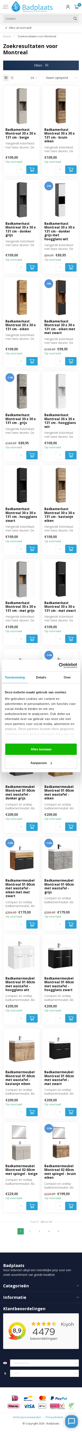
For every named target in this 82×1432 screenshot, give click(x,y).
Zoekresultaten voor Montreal (37, 36)
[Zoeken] (75, 18)
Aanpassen (38, 763)
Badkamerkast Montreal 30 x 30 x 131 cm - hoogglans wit (60, 421)
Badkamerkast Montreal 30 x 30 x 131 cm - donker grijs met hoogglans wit (59, 231)
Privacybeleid (54, 1417)
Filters (38, 65)
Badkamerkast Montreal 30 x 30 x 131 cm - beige (20, 133)
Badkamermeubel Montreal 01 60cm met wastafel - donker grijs (20, 792)
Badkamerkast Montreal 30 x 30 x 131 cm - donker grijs (20, 229)
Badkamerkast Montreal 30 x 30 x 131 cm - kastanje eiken (59, 515)
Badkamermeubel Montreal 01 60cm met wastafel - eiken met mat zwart (20, 888)
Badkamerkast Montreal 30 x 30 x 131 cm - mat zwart (60, 607)
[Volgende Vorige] (58, 1231)
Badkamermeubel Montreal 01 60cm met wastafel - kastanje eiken (20, 1078)
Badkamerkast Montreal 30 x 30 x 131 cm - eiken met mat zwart (59, 327)
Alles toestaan (41, 749)
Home (7, 36)
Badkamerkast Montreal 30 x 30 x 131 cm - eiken (20, 325)
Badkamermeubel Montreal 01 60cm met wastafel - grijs (59, 886)
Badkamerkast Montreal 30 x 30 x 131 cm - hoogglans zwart (21, 515)
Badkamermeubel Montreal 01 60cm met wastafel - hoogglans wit (20, 984)
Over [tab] (67, 677)
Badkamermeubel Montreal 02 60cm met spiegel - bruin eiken (60, 1172)
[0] (76, 7)
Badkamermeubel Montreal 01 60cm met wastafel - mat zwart (59, 1078)
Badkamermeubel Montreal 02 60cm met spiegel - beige (21, 1170)
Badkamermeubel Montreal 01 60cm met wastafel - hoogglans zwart (59, 984)
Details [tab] (41, 677)
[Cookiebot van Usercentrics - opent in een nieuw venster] (59, 665)
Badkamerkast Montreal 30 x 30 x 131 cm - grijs (20, 419)
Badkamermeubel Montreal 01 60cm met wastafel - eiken (59, 792)
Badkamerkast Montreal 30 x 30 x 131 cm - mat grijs (20, 607)
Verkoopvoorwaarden (27, 1417)
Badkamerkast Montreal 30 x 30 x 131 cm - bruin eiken (59, 135)
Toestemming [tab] (15, 677)
